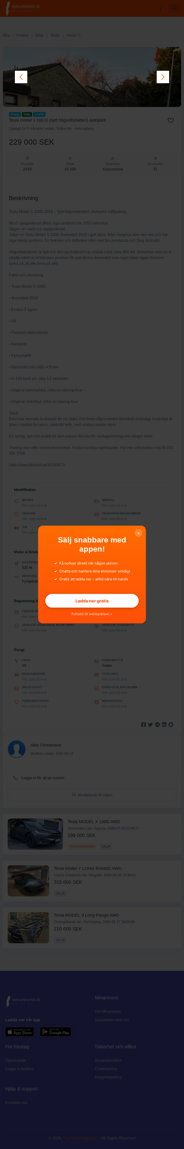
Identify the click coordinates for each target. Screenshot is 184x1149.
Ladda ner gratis (92, 600)
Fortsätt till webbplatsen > (92, 614)
